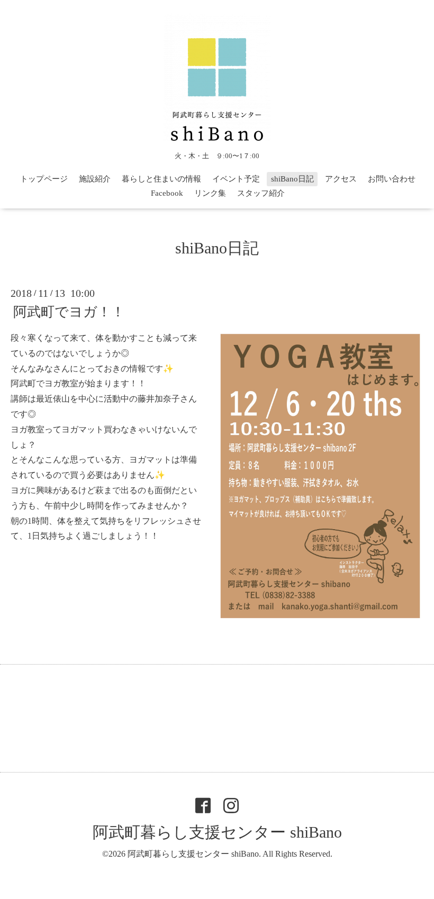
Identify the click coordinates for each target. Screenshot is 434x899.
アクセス (341, 179)
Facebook (167, 193)
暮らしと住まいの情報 (161, 179)
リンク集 (210, 193)
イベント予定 (236, 179)
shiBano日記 (292, 179)
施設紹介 (95, 179)
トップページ (44, 179)
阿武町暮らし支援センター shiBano (217, 832)
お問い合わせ (391, 179)
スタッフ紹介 (261, 193)
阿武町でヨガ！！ (69, 312)
